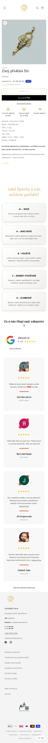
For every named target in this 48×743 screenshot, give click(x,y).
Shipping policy (36, 735)
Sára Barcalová (24, 397)
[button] (4, 8)
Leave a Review (15, 349)
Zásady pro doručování (13, 668)
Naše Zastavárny (11, 688)
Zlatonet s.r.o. (15, 731)
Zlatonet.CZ (23, 338)
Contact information (25, 738)
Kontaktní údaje (11, 673)
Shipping (4, 84)
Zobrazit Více (24, 506)
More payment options (24, 103)
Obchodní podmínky (12, 652)
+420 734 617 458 (11, 633)
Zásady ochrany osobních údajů (17, 657)
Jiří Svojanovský (24, 516)
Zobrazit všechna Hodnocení (24, 588)
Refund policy (38, 731)
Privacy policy (13, 735)
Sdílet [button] (6, 163)
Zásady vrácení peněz (13, 663)
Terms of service (24, 735)
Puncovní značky (11, 679)
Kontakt (8, 694)
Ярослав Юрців (24, 454)
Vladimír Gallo (24, 570)
